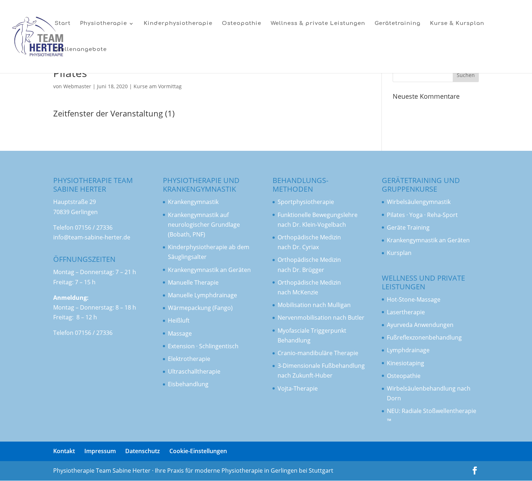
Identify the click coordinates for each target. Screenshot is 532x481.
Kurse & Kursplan (457, 23)
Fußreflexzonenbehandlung (424, 337)
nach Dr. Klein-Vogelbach (312, 225)
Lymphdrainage (408, 350)
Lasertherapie (406, 312)
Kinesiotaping (405, 363)
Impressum (100, 451)
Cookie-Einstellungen (198, 451)
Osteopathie (241, 23)
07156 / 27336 (94, 227)
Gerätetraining (398, 23)
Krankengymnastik (193, 215)
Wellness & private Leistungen (318, 23)
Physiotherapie (103, 23)
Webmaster (77, 86)
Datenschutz (142, 451)
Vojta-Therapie (298, 388)
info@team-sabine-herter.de (91, 237)
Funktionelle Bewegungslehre (318, 215)
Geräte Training (408, 227)
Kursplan (399, 253)
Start (63, 23)
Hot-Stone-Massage (413, 299)
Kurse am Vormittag (158, 86)
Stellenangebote (81, 49)
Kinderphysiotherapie (178, 23)
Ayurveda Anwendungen (420, 325)
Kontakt (64, 451)
